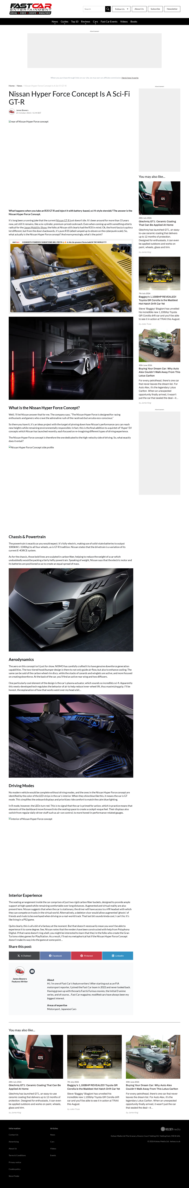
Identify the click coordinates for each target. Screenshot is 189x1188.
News (55, 21)
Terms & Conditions (17, 1155)
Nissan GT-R (63, 220)
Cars (95, 21)
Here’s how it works (130, 78)
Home (12, 85)
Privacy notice (15, 1162)
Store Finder (14, 1176)
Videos (124, 21)
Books (133, 21)
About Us (139, 8)
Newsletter (172, 8)
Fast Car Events (109, 21)
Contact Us (13, 1135)
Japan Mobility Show (35, 227)
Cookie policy (14, 1169)
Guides (64, 21)
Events (53, 1155)
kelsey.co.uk (175, 1141)
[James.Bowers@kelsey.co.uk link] (32, 971)
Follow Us (120, 9)
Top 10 (74, 21)
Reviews (85, 21)
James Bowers (22, 110)
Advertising (14, 1141)
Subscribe (155, 8)
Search (108, 9)
